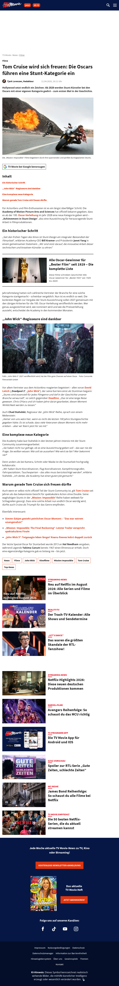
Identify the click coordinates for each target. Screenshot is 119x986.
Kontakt (59, 964)
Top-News (9, 567)
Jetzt (27, 5)
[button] (47, 188)
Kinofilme (44, 560)
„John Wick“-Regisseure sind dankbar (21, 188)
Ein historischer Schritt (13, 182)
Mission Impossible (63, 560)
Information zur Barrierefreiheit (71, 953)
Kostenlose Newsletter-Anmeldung (59, 865)
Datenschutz (78, 947)
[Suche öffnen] (108, 5)
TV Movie (6, 55)
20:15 (36, 5)
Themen (84, 958)
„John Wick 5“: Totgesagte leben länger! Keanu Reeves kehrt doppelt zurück (48, 537)
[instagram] (76, 929)
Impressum (39, 947)
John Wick (30, 560)
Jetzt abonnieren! (74, 899)
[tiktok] (54, 929)
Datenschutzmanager (43, 953)
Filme (22, 55)
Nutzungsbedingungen (59, 947)
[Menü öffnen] (115, 5)
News (15, 55)
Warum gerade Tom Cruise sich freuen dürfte (24, 200)
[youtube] (65, 929)
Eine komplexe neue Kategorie (17, 194)
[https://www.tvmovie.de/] (12, 5)
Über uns (57, 958)
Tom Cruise (83, 560)
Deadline (53, 398)
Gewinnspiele (71, 958)
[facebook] (43, 929)
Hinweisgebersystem (41, 958)
